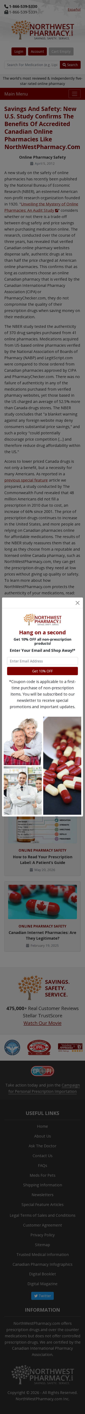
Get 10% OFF (42, 671)
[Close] (77, 603)
